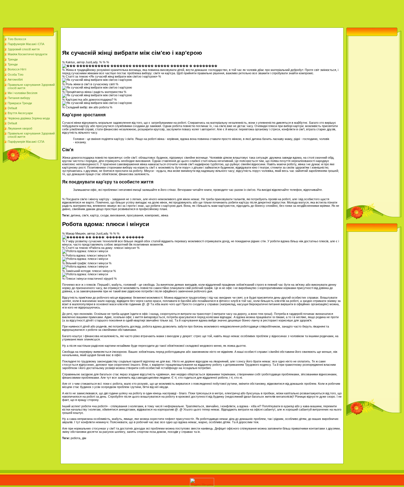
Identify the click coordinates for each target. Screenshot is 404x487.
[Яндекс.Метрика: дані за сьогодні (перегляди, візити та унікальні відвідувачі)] (202, 482)
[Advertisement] (100, 12)
